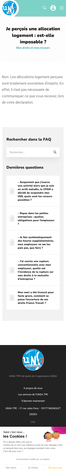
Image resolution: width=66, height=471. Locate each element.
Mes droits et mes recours (33, 47)
